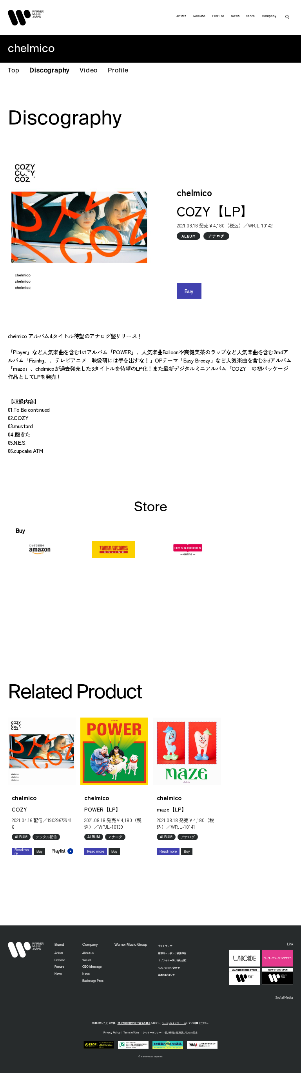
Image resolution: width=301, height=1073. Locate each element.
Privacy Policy (111, 1033)
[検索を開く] (287, 17)
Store (250, 16)
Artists (181, 16)
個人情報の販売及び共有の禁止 (134, 1023)
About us (88, 953)
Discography (49, 71)
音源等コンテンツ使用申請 (172, 953)
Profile (118, 71)
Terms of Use (131, 1033)
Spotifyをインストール (174, 1023)
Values (86, 960)
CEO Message (92, 966)
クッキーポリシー (152, 1033)
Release (199, 16)
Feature (218, 16)
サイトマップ (165, 946)
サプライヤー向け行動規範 (172, 960)
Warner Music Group (130, 945)
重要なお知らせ (166, 975)
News (235, 16)
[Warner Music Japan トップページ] (26, 17)
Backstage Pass (92, 981)
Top (13, 71)
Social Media (284, 997)
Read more (22, 851)
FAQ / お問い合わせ (169, 968)
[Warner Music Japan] (26, 950)
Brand (59, 945)
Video (89, 71)
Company (269, 16)
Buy (189, 291)
